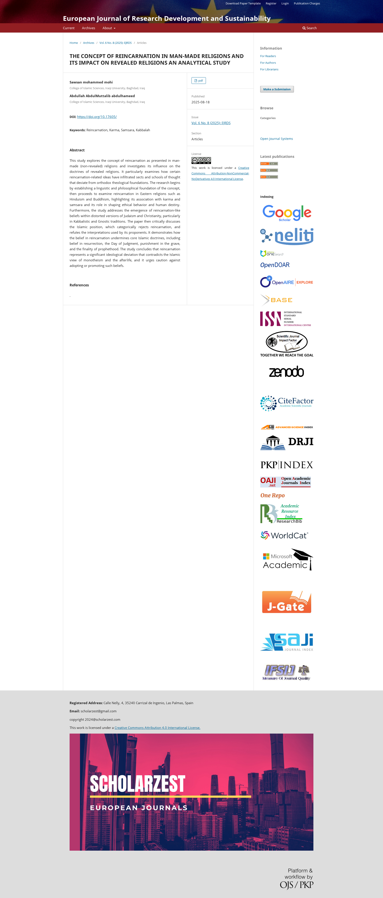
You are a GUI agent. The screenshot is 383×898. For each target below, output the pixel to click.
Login (285, 3)
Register (271, 3)
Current (68, 28)
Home (74, 43)
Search (311, 28)
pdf (200, 81)
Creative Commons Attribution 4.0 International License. (157, 727)
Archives (88, 28)
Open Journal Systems (276, 139)
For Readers (268, 56)
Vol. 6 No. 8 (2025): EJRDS (116, 43)
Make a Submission (277, 89)
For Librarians (269, 69)
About (108, 28)
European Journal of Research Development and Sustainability (167, 18)
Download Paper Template (243, 3)
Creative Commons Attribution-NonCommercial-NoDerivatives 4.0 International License (220, 173)
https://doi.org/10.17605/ (97, 116)
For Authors (268, 63)
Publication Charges (307, 3)
